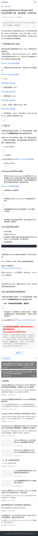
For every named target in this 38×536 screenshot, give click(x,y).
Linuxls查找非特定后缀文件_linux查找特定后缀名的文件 (25, 472)
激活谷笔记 (19, 17)
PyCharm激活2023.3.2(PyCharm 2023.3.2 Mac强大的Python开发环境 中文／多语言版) (18, 492)
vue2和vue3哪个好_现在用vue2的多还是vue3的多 (18, 414)
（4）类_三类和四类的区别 (10, 460)
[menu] (35, 2)
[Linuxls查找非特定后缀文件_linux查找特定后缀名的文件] (7, 473)
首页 (2, 6)
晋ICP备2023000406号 (27, 533)
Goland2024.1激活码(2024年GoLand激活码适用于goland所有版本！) (25, 451)
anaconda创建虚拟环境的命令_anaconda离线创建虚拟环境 (18, 400)
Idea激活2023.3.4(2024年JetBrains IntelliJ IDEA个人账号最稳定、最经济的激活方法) (19, 516)
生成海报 (6, 358)
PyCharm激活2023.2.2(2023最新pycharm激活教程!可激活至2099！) (24, 441)
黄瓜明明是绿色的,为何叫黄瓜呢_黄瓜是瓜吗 (16, 505)
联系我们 (13, 341)
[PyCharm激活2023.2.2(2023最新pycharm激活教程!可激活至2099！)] (7, 443)
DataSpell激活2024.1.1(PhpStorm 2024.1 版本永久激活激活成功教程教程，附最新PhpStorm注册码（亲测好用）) (18, 386)
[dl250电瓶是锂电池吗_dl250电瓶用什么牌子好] (7, 483)
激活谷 (15, 533)
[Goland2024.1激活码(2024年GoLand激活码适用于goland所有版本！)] (7, 453)
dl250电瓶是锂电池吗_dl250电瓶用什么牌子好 (25, 482)
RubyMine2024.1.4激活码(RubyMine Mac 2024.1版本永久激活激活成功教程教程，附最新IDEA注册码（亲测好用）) (19, 427)
